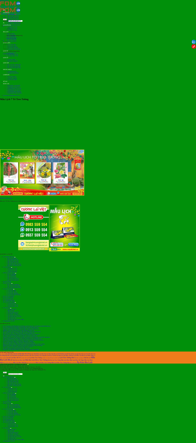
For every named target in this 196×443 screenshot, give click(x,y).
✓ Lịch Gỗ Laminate (11, 76)
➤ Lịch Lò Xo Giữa (8, 289)
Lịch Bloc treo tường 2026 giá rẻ (48, 357)
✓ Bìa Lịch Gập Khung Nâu (13, 66)
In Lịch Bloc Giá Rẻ (77, 355)
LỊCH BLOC (6, 12)
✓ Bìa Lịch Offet (10, 33)
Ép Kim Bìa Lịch (84, 362)
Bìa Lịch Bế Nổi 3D (67, 354)
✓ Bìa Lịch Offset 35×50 (12, 278)
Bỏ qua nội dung (4, 0)
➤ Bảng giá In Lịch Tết (8, 321)
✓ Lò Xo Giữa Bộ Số (11, 46)
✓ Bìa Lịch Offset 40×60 (12, 280)
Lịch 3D (8, 357)
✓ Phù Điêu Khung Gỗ (12, 61)
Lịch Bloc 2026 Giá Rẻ (25, 357)
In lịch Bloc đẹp (7, 348)
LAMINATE (6, 74)
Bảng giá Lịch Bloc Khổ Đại (10, 345)
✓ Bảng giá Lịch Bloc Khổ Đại (13, 93)
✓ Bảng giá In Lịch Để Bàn (13, 87)
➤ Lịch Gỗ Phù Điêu (8, 297)
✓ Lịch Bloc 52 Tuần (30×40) (13, 23)
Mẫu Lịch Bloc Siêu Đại (31, 362)
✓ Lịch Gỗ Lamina (10, 59)
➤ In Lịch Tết (6, 307)
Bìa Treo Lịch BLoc (34, 355)
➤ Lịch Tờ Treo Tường (8, 302)
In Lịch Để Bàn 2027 (8, 333)
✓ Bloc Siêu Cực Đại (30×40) (13, 20)
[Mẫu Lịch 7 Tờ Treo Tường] (42, 195)
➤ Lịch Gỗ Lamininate (8, 296)
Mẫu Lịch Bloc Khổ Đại (19, 362)
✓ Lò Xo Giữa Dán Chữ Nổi (13, 49)
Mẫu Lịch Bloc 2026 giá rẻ (8, 362)
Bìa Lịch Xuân (11, 355)
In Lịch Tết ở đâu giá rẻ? (9, 327)
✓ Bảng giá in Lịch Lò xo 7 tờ (13, 88)
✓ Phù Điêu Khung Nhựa (12, 73)
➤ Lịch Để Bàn (7, 267)
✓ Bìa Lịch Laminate (11, 41)
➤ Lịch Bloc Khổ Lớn (8, 256)
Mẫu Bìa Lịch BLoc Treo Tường (36, 360)
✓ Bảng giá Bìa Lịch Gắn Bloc (13, 91)
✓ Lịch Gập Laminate (11, 79)
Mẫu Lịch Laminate (8, 341)
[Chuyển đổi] (11, 267)
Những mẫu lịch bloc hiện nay (10, 340)
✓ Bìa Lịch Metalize (11, 39)
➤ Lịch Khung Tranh (8, 299)
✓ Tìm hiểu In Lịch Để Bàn (13, 315)
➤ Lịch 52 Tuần (7, 281)
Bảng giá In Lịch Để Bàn (9, 349)
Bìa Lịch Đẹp (18, 355)
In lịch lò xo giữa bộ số (8, 335)
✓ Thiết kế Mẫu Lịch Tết (12, 312)
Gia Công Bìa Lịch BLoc (46, 355)
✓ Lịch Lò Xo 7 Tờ (11, 53)
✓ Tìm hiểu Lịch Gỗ (11, 318)
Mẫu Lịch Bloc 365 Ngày (77, 360)
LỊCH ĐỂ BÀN (7, 25)
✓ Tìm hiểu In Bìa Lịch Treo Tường (15, 319)
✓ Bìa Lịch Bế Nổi (10, 36)
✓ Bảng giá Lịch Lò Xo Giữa (13, 90)
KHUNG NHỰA (7, 69)
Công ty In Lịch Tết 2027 (9, 329)
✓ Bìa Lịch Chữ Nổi (11, 38)
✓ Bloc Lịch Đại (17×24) (12, 16)
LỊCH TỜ (5, 51)
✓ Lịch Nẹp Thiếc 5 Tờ (12, 54)
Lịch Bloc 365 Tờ (16, 357)
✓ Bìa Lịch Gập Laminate (12, 284)
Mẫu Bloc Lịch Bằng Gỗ (79, 357)
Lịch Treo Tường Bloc (67, 358)
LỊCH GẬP (6, 62)
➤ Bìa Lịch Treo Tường (9, 272)
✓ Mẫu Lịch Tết (10, 310)
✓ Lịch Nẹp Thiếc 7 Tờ (12, 55)
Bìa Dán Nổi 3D (24, 354)
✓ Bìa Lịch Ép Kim (11, 35)
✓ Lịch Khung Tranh (11, 71)
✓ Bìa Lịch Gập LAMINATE (13, 64)
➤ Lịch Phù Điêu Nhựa (9, 300)
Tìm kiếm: (5, 21)
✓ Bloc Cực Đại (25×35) (12, 19)
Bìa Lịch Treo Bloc (86, 354)
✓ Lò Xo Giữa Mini (11, 44)
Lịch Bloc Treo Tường (35, 357)
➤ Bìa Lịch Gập (7, 283)
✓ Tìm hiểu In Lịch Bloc (12, 313)
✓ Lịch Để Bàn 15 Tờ (11, 270)
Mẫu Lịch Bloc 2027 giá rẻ (9, 331)
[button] (4, 16)
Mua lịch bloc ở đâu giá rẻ (9, 334)
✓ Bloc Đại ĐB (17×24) (12, 259)
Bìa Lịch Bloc (40, 354)
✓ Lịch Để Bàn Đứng (11, 271)
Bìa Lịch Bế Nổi (58, 354)
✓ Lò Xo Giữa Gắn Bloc (12, 47)
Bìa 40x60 (8, 354)
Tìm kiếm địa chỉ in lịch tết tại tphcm (12, 337)
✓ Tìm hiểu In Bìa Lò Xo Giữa (13, 316)
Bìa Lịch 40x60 (33, 354)
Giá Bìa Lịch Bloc (56, 355)
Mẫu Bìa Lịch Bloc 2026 (19, 360)
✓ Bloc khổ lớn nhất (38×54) (13, 21)
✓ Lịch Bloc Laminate (11, 78)
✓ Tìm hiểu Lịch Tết (11, 309)
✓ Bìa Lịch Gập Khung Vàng (13, 67)
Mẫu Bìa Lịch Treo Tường (54, 360)
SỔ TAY (5, 81)
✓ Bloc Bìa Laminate (11, 14)
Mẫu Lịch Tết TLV (7, 346)
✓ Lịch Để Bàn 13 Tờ (11, 27)
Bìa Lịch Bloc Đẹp (49, 354)
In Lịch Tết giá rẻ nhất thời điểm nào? (12, 326)
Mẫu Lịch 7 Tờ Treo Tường (6, 198)
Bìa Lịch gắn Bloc (76, 354)
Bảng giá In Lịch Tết (8, 330)
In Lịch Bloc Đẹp (88, 355)
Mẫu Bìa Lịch (87, 357)
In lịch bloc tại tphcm (8, 342)
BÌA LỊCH (5, 31)
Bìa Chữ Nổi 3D (15, 354)
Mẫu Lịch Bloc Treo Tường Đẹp (60, 362)
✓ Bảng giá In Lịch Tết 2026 (13, 85)
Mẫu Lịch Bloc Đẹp (73, 362)
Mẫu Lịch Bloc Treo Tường (43, 362)
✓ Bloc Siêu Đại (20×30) (12, 17)
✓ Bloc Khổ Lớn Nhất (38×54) (13, 265)
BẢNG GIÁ (6, 83)
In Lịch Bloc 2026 (67, 355)
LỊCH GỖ (5, 57)
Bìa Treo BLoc (25, 355)
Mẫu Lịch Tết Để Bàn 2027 (10, 338)
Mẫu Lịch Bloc (65, 360)
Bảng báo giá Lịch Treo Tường (10, 344)
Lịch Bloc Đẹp (56, 357)
